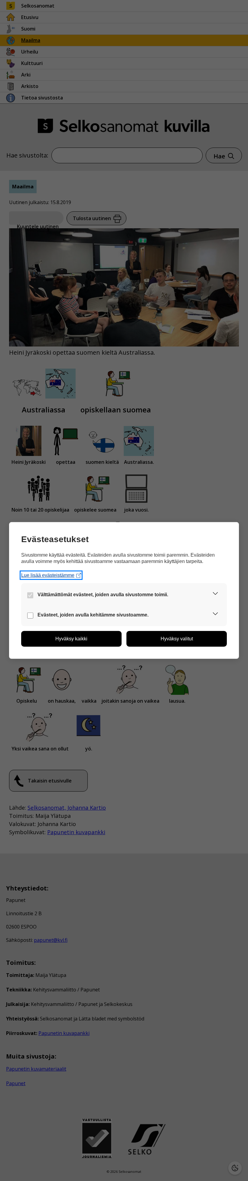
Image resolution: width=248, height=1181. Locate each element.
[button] (215, 594)
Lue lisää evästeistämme (47, 575)
